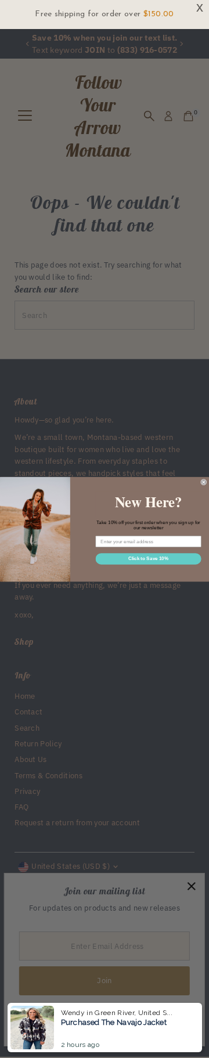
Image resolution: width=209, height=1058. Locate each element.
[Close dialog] (204, 482)
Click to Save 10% (148, 558)
